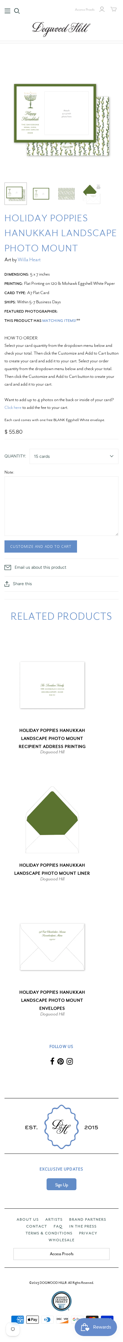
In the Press (83, 1226)
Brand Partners (87, 1219)
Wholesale (62, 1240)
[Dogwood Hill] (61, 28)
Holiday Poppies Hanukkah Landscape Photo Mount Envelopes (52, 1000)
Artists (54, 1219)
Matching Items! (59, 320)
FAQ (58, 1226)
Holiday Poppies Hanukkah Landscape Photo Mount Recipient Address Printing (52, 738)
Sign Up (61, 1185)
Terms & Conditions (49, 1233)
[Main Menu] (7, 11)
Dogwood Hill (52, 752)
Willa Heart (29, 259)
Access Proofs (85, 9)
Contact (36, 1226)
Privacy (88, 1233)
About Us (28, 1219)
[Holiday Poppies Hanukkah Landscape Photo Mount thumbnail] (15, 194)
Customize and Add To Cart (40, 546)
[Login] (102, 9)
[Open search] (17, 11)
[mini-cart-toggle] (114, 9)
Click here (12, 407)
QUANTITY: (15, 456)
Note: (9, 472)
